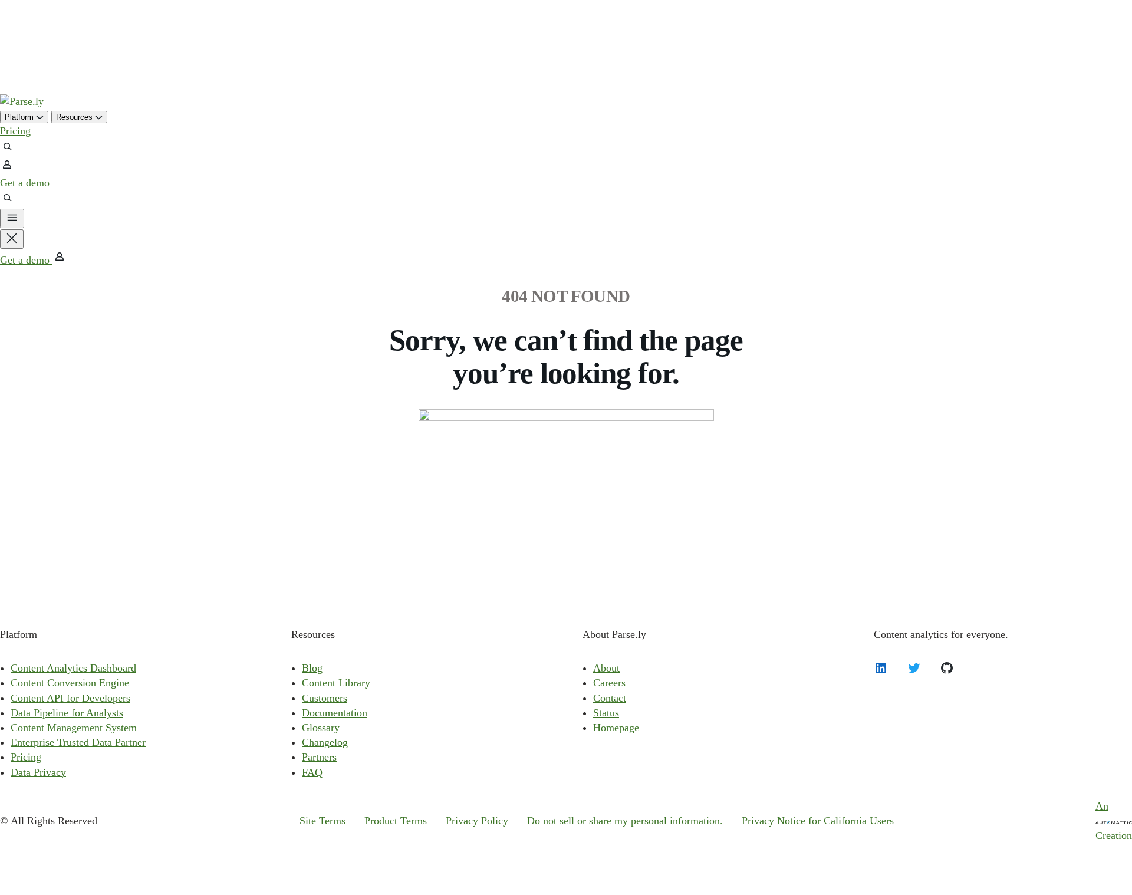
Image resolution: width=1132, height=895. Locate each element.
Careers (609, 683)
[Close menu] (12, 239)
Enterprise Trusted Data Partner (78, 742)
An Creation (1113, 820)
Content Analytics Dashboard (73, 668)
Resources (75, 117)
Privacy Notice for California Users (818, 821)
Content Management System (74, 727)
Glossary (321, 727)
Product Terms (395, 821)
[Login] (59, 260)
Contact (609, 698)
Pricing (15, 131)
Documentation (334, 713)
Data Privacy (38, 772)
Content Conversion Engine (70, 683)
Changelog (325, 742)
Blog (312, 668)
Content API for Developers (70, 698)
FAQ (312, 772)
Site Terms (322, 821)
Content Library (336, 683)
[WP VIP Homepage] (22, 101)
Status (606, 713)
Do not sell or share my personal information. (625, 821)
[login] (7, 168)
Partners (319, 757)
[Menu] (12, 218)
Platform (20, 117)
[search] (7, 150)
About (606, 668)
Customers (324, 698)
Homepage (616, 727)
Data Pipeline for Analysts (67, 713)
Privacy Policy (477, 821)
